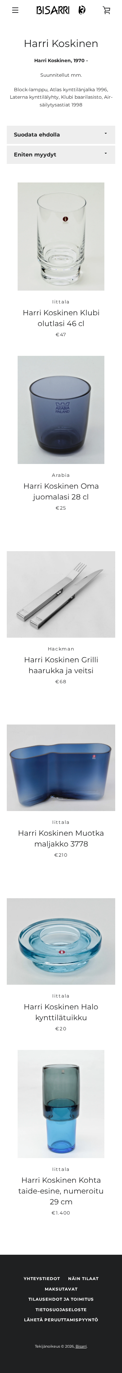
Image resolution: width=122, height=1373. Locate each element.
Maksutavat (61, 1289)
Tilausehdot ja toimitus (61, 1299)
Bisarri (81, 1346)
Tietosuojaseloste (61, 1309)
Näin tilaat (83, 1278)
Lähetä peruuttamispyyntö (61, 1319)
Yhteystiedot (42, 1278)
